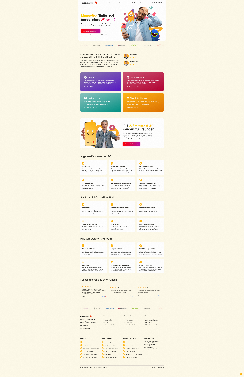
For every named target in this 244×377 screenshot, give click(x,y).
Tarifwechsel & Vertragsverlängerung (121, 183)
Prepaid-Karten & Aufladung (147, 207)
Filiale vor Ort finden (149, 338)
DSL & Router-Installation (146, 166)
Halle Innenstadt (127, 316)
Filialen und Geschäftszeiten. (91, 36)
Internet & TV (83, 338)
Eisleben (146, 316)
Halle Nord (104, 316)
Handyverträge (86, 207)
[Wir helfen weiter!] (241, 374)
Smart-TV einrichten (87, 265)
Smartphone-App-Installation (147, 249)
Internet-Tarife (86, 166)
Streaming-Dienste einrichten (147, 183)
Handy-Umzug (115, 224)
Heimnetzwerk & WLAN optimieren (120, 265)
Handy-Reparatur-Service (146, 224)
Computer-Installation (117, 249)
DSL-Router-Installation (88, 249)
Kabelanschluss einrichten (118, 166)
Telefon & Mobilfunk (107, 338)
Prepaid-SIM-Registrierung (89, 224)
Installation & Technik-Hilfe (129, 338)
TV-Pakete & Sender (87, 183)
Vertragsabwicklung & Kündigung (120, 207)
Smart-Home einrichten (145, 265)
